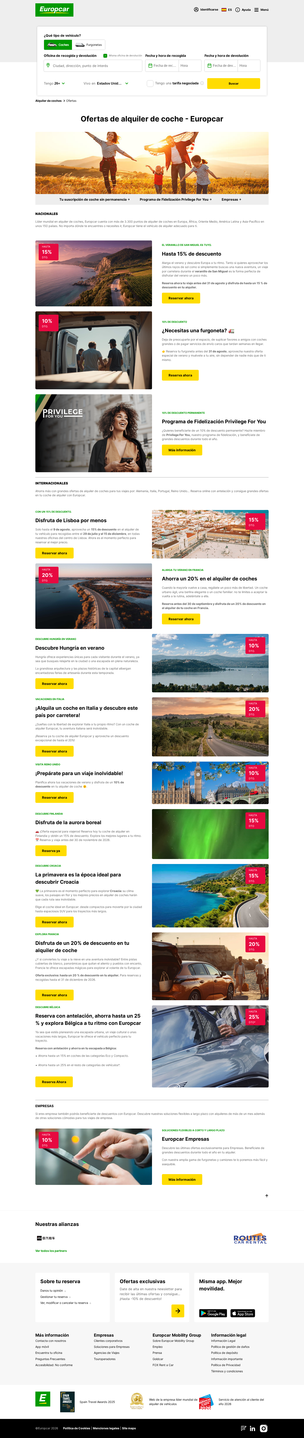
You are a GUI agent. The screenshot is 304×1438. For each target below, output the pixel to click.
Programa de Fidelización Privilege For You (174, 199)
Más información (182, 450)
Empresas (230, 199)
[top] (267, 1196)
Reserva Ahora (54, 1082)
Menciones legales (106, 1428)
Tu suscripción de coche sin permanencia (93, 199)
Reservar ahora (181, 298)
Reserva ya (51, 851)
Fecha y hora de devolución (227, 55)
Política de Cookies (76, 1428)
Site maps (129, 1428)
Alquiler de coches (48, 100)
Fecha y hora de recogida (165, 55)
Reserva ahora (180, 375)
